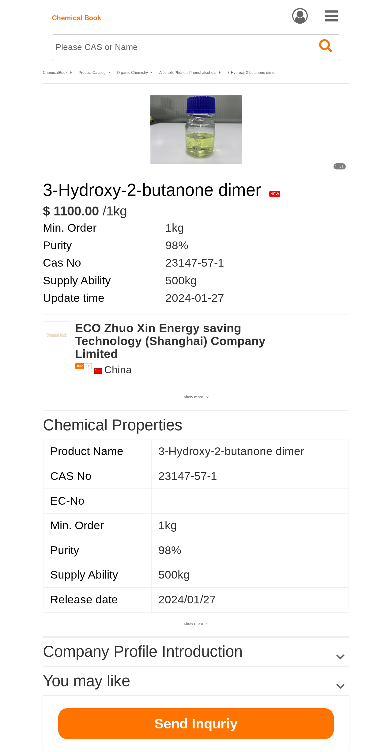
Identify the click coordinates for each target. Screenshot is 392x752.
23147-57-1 (194, 262)
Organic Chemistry (132, 72)
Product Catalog (92, 72)
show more (193, 397)
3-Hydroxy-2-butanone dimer (252, 72)
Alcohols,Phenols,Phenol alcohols (187, 72)
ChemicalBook (55, 72)
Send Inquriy (196, 723)
